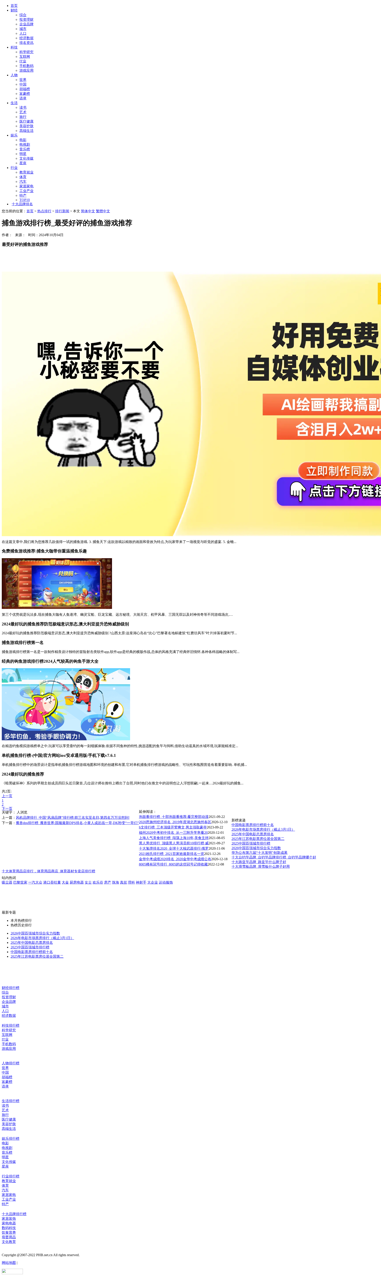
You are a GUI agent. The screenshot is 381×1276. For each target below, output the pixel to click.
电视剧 (24, 144)
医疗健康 (26, 121)
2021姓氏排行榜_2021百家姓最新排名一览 (171, 854)
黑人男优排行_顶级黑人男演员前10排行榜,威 (174, 843)
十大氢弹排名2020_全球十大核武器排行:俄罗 (174, 848)
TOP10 (24, 200)
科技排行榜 (10, 1025)
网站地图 (9, 1263)
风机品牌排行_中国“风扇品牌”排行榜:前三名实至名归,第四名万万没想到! (72, 817)
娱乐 (14, 135)
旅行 (22, 117)
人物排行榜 (10, 1063)
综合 (22, 15)
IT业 (22, 61)
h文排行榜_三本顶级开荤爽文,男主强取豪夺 (173, 827)
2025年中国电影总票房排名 (253, 834)
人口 (22, 33)
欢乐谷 (98, 882)
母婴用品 (9, 1237)
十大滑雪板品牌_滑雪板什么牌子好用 (261, 866)
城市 (22, 29)
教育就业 (26, 172)
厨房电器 (77, 882)
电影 (22, 140)
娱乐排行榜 (10, 1138)
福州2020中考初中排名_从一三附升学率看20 (173, 832)
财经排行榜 (10, 988)
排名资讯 (26, 43)
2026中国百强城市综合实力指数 (256, 848)
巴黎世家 (20, 882)
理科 (131, 882)
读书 (22, 107)
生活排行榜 (10, 1101)
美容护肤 (26, 126)
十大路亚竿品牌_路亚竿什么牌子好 (259, 862)
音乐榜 (24, 149)
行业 (14, 168)
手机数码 (26, 66)
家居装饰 (9, 1218)
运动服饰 (166, 882)
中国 (22, 84)
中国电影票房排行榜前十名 (253, 825)
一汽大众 (35, 882)
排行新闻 (62, 211)
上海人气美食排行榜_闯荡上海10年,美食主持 (174, 838)
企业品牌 (26, 24)
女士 (88, 882)
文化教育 (9, 1242)
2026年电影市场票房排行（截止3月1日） (263, 829)
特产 (22, 195)
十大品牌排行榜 (14, 1214)
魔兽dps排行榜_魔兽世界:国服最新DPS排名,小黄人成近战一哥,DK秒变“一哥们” (77, 823)
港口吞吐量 (52, 882)
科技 (14, 47)
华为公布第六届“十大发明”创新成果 (260, 852)
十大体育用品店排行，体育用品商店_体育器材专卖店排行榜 (48, 871)
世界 (22, 80)
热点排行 (44, 211)
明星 (22, 154)
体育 (22, 177)
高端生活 (26, 130)
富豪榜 (24, 93)
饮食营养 (9, 1232)
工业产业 (26, 191)
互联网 (24, 56)
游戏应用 (26, 70)
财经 (14, 10)
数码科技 (9, 1228)
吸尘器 (7, 882)
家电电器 (9, 1223)
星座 (22, 163)
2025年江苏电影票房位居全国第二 (258, 839)
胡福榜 (24, 89)
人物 (14, 75)
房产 (107, 882)
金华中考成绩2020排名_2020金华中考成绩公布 (175, 859)
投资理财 (26, 19)
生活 (14, 103)
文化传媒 (26, 158)
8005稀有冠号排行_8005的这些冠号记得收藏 (173, 864)
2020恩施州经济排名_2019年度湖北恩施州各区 (175, 822)
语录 (22, 98)
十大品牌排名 (22, 204)
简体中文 (88, 211)
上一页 (7, 796)
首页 (14, 5)
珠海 (115, 882)
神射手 (141, 882)
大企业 (152, 882)
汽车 (22, 181)
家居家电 (26, 186)
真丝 (123, 882)
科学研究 (26, 52)
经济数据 (26, 38)
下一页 (7, 808)
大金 (65, 882)
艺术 (22, 112)
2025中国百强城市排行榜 (251, 843)
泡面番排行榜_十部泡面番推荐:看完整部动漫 (174, 817)
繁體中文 (103, 211)
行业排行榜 (10, 1176)
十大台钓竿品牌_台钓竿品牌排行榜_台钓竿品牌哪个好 (274, 857)
